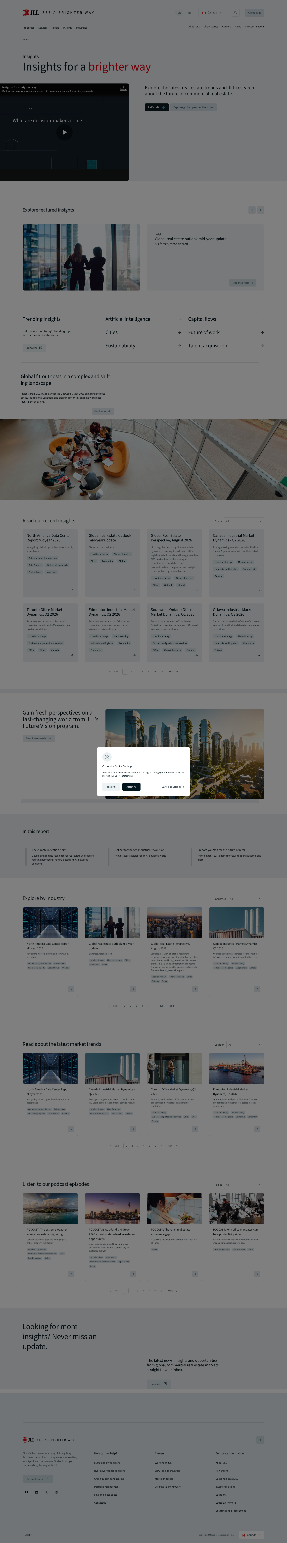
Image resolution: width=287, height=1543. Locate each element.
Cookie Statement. (124, 776)
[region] (143, 771)
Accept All (131, 787)
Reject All (111, 787)
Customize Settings (173, 787)
